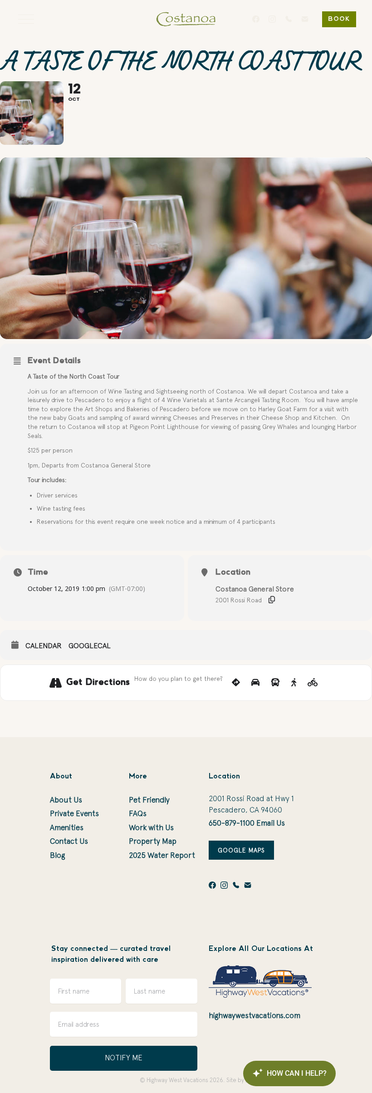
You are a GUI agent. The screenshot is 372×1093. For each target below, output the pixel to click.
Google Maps (241, 850)
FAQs (138, 813)
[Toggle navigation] (26, 19)
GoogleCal (90, 645)
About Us (66, 799)
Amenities (66, 827)
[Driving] (255, 682)
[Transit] (275, 682)
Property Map (152, 841)
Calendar (43, 645)
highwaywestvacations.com (254, 1015)
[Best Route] (236, 682)
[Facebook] (255, 19)
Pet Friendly (149, 799)
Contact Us (69, 841)
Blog (57, 855)
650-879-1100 (232, 822)
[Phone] (288, 19)
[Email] (304, 19)
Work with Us (151, 827)
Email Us (270, 822)
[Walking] (294, 682)
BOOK (339, 19)
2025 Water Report (162, 855)
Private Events (74, 813)
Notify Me (123, 1057)
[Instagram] (272, 19)
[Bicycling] (313, 682)
